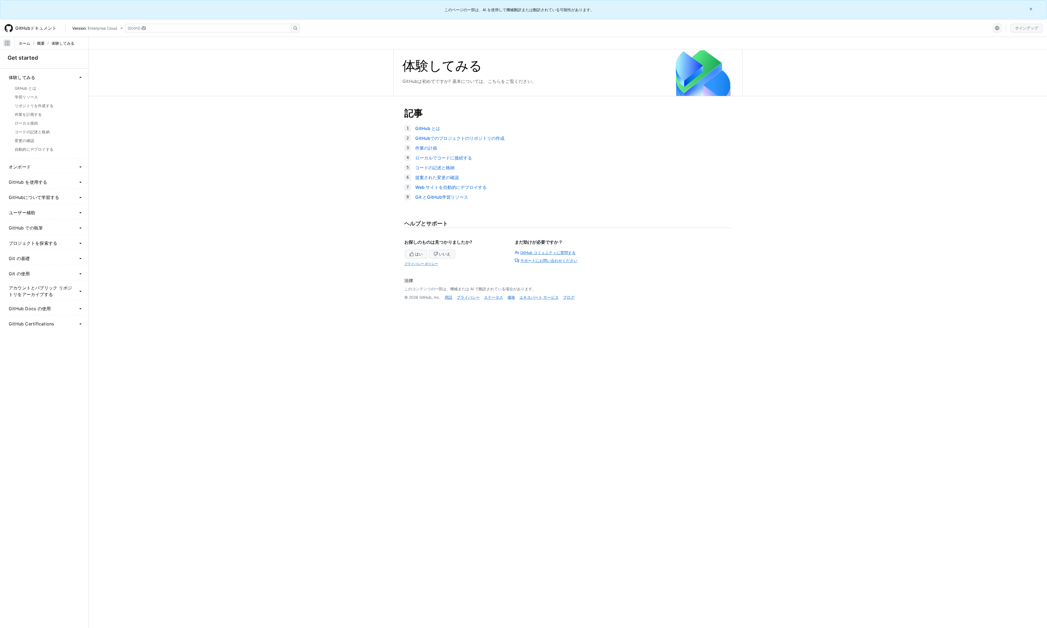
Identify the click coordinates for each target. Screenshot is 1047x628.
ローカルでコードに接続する (443, 158)
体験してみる (63, 43)
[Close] (1031, 9)
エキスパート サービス (539, 297)
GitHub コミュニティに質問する (548, 252)
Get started (23, 58)
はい (419, 254)
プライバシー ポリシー (421, 264)
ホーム (24, 43)
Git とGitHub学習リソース (441, 197)
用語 (448, 297)
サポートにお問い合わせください (548, 260)
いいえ (444, 254)
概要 (41, 43)
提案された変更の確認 (437, 177)
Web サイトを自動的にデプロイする (451, 187)
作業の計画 (426, 148)
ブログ (568, 297)
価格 (511, 297)
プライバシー (468, 297)
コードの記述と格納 (435, 167)
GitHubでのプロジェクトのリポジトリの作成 (459, 138)
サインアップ (1026, 28)
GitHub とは (427, 128)
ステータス (493, 297)
